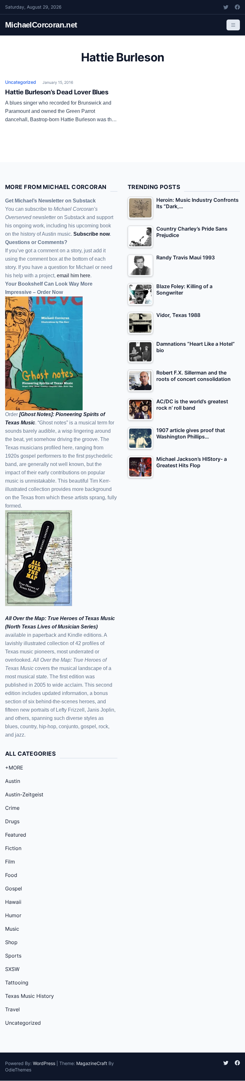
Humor (13, 915)
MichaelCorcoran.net (41, 24)
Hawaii (13, 902)
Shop (11, 942)
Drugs (12, 821)
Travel (12, 1009)
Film (10, 861)
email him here (73, 275)
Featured (15, 835)
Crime (12, 808)
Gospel (13, 888)
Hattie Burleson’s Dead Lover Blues (56, 92)
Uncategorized (20, 82)
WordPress (44, 1063)
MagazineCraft (91, 1063)
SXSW (12, 969)
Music (12, 929)
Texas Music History (29, 996)
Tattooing (16, 982)
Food (11, 875)
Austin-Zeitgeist (24, 794)
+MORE (14, 767)
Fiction (13, 848)
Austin (12, 781)
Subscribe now (91, 234)
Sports (13, 955)
